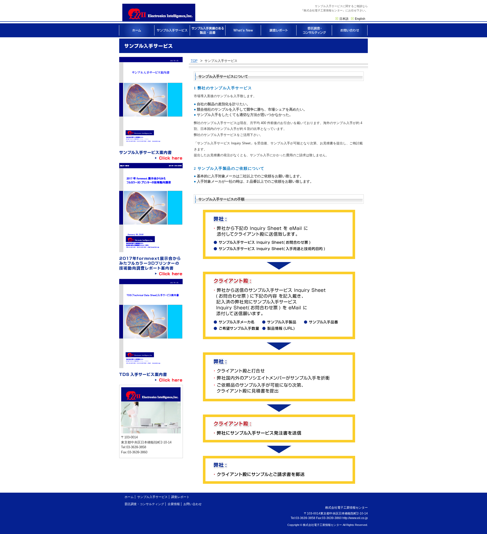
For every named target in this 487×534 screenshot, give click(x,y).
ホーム (129, 497)
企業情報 (174, 504)
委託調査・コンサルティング (144, 504)
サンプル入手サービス (152, 497)
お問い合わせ (192, 504)
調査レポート (180, 497)
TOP (194, 61)
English (360, 19)
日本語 (344, 19)
